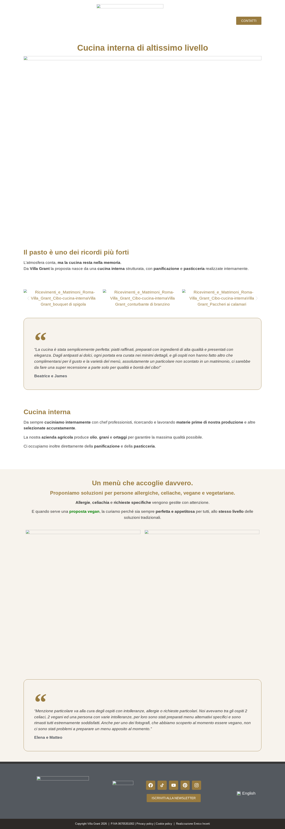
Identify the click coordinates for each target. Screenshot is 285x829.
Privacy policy (145, 823)
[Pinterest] (185, 785)
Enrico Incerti (202, 823)
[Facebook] (150, 785)
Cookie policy (164, 823)
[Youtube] (173, 785)
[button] (28, 298)
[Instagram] (196, 785)
